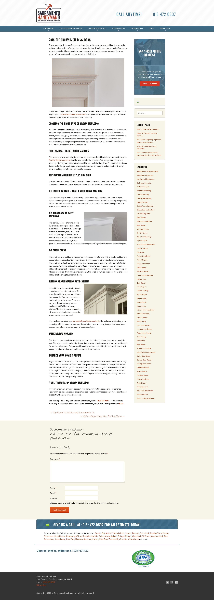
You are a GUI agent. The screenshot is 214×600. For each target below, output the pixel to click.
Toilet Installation (143, 379)
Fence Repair (142, 267)
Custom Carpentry (143, 214)
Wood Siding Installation (146, 398)
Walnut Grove (104, 536)
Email (53, 493)
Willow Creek (133, 539)
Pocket (95, 539)
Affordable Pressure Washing (147, 171)
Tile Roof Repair (143, 375)
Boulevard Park (156, 536)
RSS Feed (167, 582)
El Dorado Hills (117, 533)
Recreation (141, 341)
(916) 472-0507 (49, 582)
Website (53, 498)
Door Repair (48, 29)
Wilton (79, 536)
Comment (55, 459)
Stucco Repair (142, 371)
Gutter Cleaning (142, 291)
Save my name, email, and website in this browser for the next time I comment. (85, 503)
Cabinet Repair (142, 202)
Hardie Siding (142, 298)
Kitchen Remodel (143, 314)
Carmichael (49, 536)
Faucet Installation (143, 256)
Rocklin (94, 536)
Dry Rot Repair (142, 233)
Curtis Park (144, 533)
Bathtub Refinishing (144, 190)
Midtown (79, 539)
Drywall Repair (142, 241)
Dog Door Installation (144, 221)
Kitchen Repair (142, 317)
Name (53, 488)
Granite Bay (100, 533)
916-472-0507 (164, 14)
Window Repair (142, 394)
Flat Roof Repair (143, 271)
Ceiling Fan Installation (145, 206)
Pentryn (135, 533)
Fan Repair (141, 252)
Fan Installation (142, 248)
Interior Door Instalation (145, 310)
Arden (108, 533)
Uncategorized (142, 387)
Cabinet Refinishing (144, 198)
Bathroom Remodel (144, 183)
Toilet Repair (141, 383)
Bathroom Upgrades (97, 29)
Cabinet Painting (143, 194)
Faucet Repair (142, 260)
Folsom (165, 533)
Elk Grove (146, 536)
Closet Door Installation (145, 210)
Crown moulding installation (73, 114)
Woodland (136, 536)
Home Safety (142, 306)
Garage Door (141, 279)
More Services (137, 29)
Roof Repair (141, 344)
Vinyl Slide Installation (145, 391)
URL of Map (41, 585)
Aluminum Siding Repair (145, 179)
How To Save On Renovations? (148, 129)
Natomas (88, 539)
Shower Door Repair (144, 360)
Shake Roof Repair (144, 356)
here (121, 403)
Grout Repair (141, 287)
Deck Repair (141, 217)
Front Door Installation (145, 275)
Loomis (128, 533)
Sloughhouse (59, 536)
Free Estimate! (150, 84)
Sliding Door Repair (144, 364)
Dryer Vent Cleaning (144, 237)
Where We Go (165, 29)
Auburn (114, 536)
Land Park (70, 539)
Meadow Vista (156, 533)
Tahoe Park (113, 539)
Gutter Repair (142, 294)
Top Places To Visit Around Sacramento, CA (72, 412)
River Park (103, 539)
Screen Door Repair (144, 348)
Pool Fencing (141, 337)
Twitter (176, 582)
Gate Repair (141, 283)
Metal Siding (141, 321)
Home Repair (141, 302)
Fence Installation (143, 264)
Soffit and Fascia (143, 367)
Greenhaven (60, 539)
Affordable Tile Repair (145, 175)
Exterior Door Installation (146, 244)
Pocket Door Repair (144, 333)
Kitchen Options (118, 29)
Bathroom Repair (143, 187)
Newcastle (70, 536)
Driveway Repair (143, 229)
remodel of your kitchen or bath (85, 321)
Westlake (123, 539)
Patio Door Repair (143, 325)
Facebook (171, 582)
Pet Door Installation (144, 329)
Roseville (87, 536)
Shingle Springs (124, 536)
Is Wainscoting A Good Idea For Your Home (103, 416)
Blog (152, 28)
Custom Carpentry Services (71, 29)
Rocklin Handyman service (60, 160)
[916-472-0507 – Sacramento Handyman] (49, 15)
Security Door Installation (146, 352)
